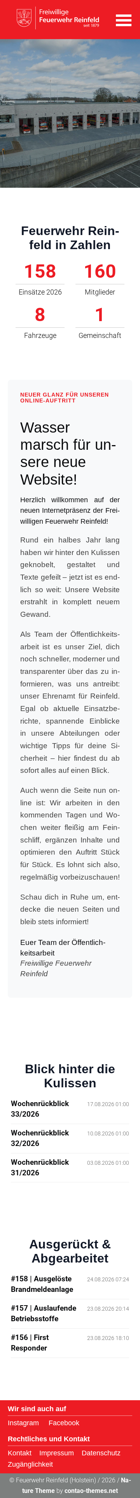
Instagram (23, 1423)
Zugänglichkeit (30, 1464)
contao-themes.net (91, 1490)
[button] (123, 19)
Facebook (64, 1423)
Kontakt (20, 1453)
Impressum (56, 1453)
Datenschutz (101, 1453)
